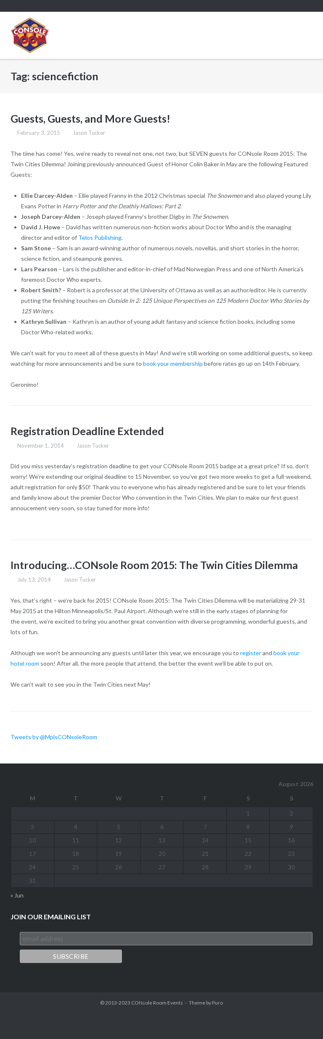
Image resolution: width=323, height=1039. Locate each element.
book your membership (173, 363)
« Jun (17, 895)
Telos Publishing (100, 237)
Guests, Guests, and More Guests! (90, 118)
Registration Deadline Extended (87, 431)
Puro (217, 1003)
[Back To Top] (301, 1018)
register (250, 652)
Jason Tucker (89, 132)
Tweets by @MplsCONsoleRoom (54, 736)
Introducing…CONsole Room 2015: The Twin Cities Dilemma (154, 565)
